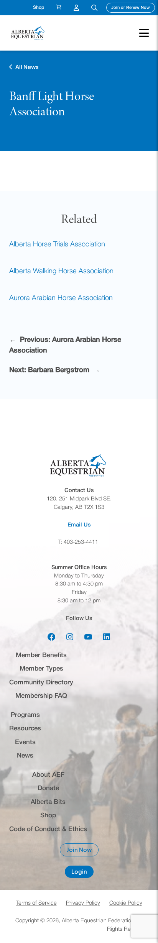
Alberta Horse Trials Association (57, 244)
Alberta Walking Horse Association (61, 271)
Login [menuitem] (76, 8)
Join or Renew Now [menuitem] (133, 7)
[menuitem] (58, 7)
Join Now (83, 851)
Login (82, 873)
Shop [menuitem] (38, 7)
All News (26, 66)
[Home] (28, 33)
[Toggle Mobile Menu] (140, 33)
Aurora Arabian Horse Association (61, 298)
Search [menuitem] (94, 8)
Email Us (79, 525)
